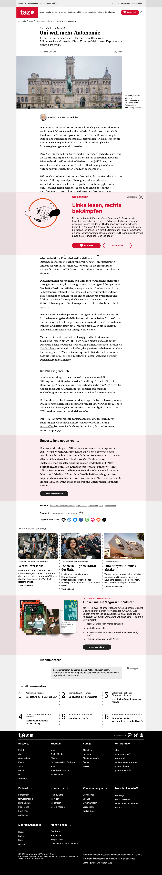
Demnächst (88, 794)
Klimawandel (57, 774)
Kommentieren (58, 513)
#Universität (81, 505)
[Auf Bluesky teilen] (75, 520)
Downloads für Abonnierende (64, 843)
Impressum (111, 858)
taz (26, 735)
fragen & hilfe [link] (51, 3)
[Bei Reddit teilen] (98, 520)
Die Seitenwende (91, 758)
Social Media (57, 754)
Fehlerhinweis (71, 513)
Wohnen (54, 758)
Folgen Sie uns (120, 735)
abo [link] (113, 3)
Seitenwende (129, 858)
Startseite (22, 21)
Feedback (55, 831)
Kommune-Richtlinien (121, 854)
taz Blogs (119, 795)
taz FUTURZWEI (122, 799)
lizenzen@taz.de (37, 858)
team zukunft (57, 794)
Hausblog (87, 754)
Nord (31, 21)
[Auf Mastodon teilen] (69, 520)
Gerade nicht (132, 197)
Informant (88, 858)
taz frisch (55, 799)
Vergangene (88, 807)
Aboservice (56, 835)
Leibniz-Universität (55, 127)
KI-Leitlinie (137, 854)
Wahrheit (22, 778)
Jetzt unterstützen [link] (54, 493)
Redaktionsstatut (101, 854)
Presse (86, 766)
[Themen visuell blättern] (117, 12)
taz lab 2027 (88, 811)
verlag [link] (20, 3)
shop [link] (42, 3)
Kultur (21, 762)
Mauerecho (23, 807)
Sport (21, 766)
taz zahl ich (120, 758)
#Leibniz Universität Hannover (62, 505)
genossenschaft (122, 754)
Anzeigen (22, 844)
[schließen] (141, 196)
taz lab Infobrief (58, 807)
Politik (21, 750)
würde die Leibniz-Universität (65, 153)
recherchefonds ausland (126, 762)
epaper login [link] (137, 3)
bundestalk (23, 794)
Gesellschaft (24, 758)
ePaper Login (57, 839)
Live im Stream (90, 803)
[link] (42, 12)
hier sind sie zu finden (69, 675)
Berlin (21, 770)
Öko (20, 754)
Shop (20, 840)
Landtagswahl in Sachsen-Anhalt (63, 764)
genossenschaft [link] (123, 3)
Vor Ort (86, 799)
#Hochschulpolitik (95, 505)
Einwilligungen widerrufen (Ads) (98, 862)
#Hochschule (110, 505)
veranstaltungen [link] (31, 3)
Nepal (53, 750)
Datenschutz (99, 858)
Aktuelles (87, 750)
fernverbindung (25, 799)
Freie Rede (23, 811)
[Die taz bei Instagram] (142, 736)
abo (117, 750)
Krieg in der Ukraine (60, 770)
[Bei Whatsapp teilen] (87, 520)
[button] (142, 12)
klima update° (24, 803)
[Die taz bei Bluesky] (136, 736)
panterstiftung (122, 766)
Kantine (22, 836)
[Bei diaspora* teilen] (93, 520)
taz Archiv (120, 807)
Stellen (86, 762)
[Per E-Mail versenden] (64, 520)
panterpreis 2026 (123, 770)
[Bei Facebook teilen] (81, 520)
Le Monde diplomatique (126, 803)
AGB (120, 858)
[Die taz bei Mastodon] (130, 736)
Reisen (21, 832)
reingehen (23, 815)
